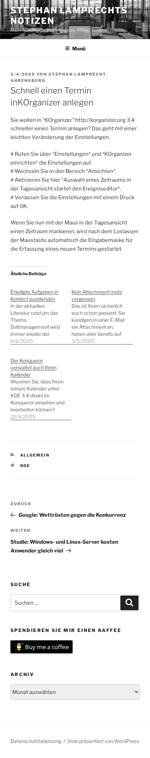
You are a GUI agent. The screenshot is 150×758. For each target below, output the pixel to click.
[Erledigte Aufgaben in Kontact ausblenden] (41, 313)
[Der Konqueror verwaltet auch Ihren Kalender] (41, 385)
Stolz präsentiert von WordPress (103, 741)
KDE (25, 465)
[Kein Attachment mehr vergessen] (102, 313)
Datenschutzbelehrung (35, 741)
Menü (78, 48)
